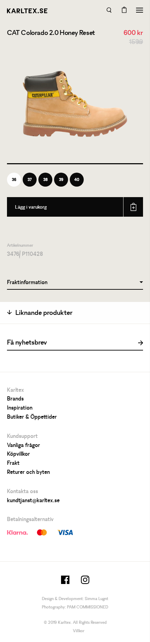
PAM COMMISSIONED (87, 607)
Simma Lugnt (96, 599)
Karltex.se (27, 11)
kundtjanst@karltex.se (33, 501)
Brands (15, 399)
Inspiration (19, 408)
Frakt (13, 463)
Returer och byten (28, 472)
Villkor (78, 631)
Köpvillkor (18, 454)
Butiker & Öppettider (32, 417)
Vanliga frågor (23, 445)
